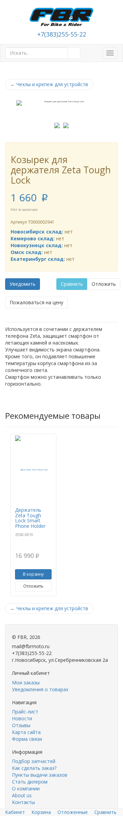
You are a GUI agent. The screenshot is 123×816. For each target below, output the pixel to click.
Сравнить (72, 284)
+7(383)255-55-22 (61, 34)
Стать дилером (29, 781)
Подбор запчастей (33, 761)
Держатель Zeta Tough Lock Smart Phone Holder (30, 518)
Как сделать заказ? (34, 768)
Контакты (23, 802)
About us (22, 795)
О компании (26, 788)
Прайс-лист (25, 711)
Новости (22, 718)
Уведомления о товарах (40, 689)
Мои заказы (26, 682)
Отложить (104, 284)
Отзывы (21, 725)
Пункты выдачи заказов (39, 775)
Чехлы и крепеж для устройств (49, 84)
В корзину (33, 574)
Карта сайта (26, 732)
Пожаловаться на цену (36, 302)
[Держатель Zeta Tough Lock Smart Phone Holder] (33, 470)
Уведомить (23, 284)
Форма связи (27, 739)
